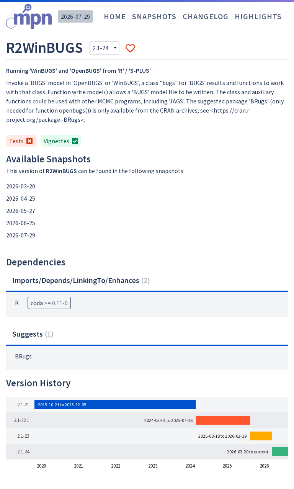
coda (49, 303)
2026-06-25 (20, 223)
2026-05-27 (20, 210)
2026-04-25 (20, 198)
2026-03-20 (20, 186)
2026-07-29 (75, 16)
